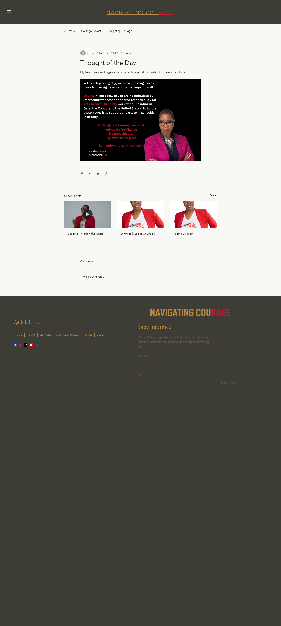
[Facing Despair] (193, 214)
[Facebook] (15, 345)
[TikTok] (25, 345)
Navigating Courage (119, 31)
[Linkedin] (36, 345)
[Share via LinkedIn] (97, 173)
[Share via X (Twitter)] (89, 173)
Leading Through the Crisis (85, 233)
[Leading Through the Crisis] (87, 214)
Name (142, 356)
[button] (9, 12)
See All (213, 195)
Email (142, 375)
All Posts (69, 31)
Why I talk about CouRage (138, 233)
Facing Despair (183, 233)
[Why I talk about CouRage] (140, 214)
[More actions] (199, 53)
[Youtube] (31, 345)
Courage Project (91, 31)
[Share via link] (105, 173)
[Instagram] (20, 345)
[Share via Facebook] (81, 173)
